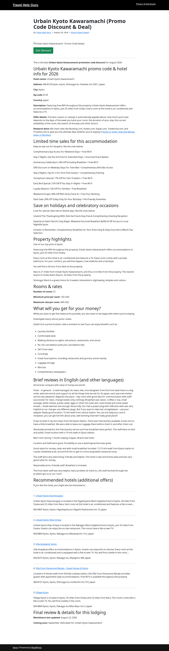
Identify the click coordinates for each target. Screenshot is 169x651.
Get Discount (43, 50)
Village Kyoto (42, 592)
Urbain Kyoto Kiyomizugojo (49, 495)
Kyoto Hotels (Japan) (80, 32)
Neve (15, 648)
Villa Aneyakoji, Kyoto (46, 544)
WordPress (36, 648)
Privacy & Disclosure (146, 4)
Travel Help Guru (43, 32)
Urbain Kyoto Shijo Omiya (48, 519)
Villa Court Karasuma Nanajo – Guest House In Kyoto (62, 568)
